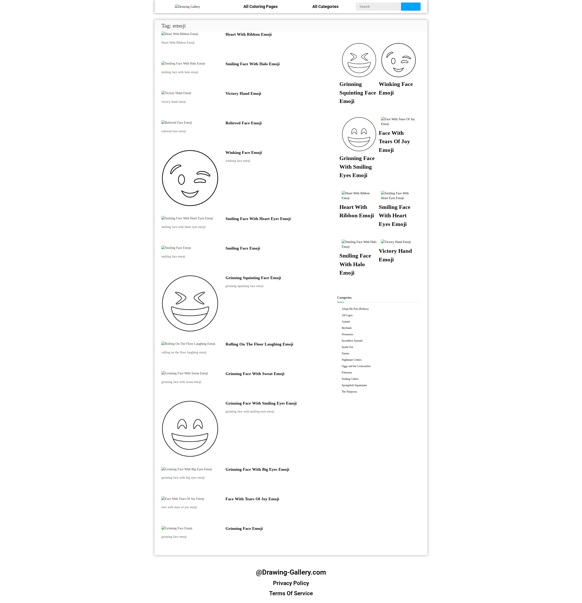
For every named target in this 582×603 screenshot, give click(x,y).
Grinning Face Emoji (244, 528)
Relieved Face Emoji (244, 123)
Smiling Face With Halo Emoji (253, 64)
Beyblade (347, 328)
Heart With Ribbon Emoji (249, 34)
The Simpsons (349, 391)
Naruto (345, 353)
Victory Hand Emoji (243, 93)
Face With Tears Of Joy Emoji (252, 499)
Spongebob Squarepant (354, 385)
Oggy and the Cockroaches (356, 366)
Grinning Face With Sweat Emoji (255, 373)
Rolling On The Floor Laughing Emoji (259, 344)
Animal (346, 321)
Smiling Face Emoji (243, 248)
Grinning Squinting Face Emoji (253, 277)
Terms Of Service (291, 593)
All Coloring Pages (260, 6)
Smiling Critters (350, 378)
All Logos (347, 315)
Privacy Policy (291, 583)
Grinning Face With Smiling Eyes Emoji (261, 403)
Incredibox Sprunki (352, 340)
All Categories (325, 6)
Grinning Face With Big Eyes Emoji (257, 469)
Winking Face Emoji (244, 152)
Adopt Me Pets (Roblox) (355, 308)
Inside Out (347, 347)
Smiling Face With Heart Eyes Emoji (258, 218)
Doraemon (347, 334)
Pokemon (347, 372)
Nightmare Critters (352, 359)
